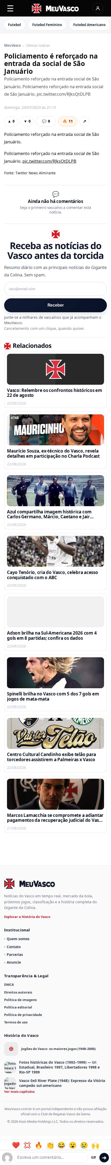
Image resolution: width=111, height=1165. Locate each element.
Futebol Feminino (47, 24)
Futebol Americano (89, 24)
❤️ (16, 1145)
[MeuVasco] (56, 8)
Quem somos (18, 938)
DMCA (9, 984)
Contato (14, 946)
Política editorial (18, 1007)
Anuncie (14, 962)
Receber (55, 305)
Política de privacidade (23, 1014)
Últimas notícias (38, 46)
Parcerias (15, 954)
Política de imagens (20, 999)
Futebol (14, 24)
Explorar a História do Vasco (27, 916)
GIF (93, 1157)
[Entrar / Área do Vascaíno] (97, 8)
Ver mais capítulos (19, 1091)
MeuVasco (12, 46)
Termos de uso (16, 1022)
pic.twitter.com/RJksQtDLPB (49, 161)
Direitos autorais (18, 992)
